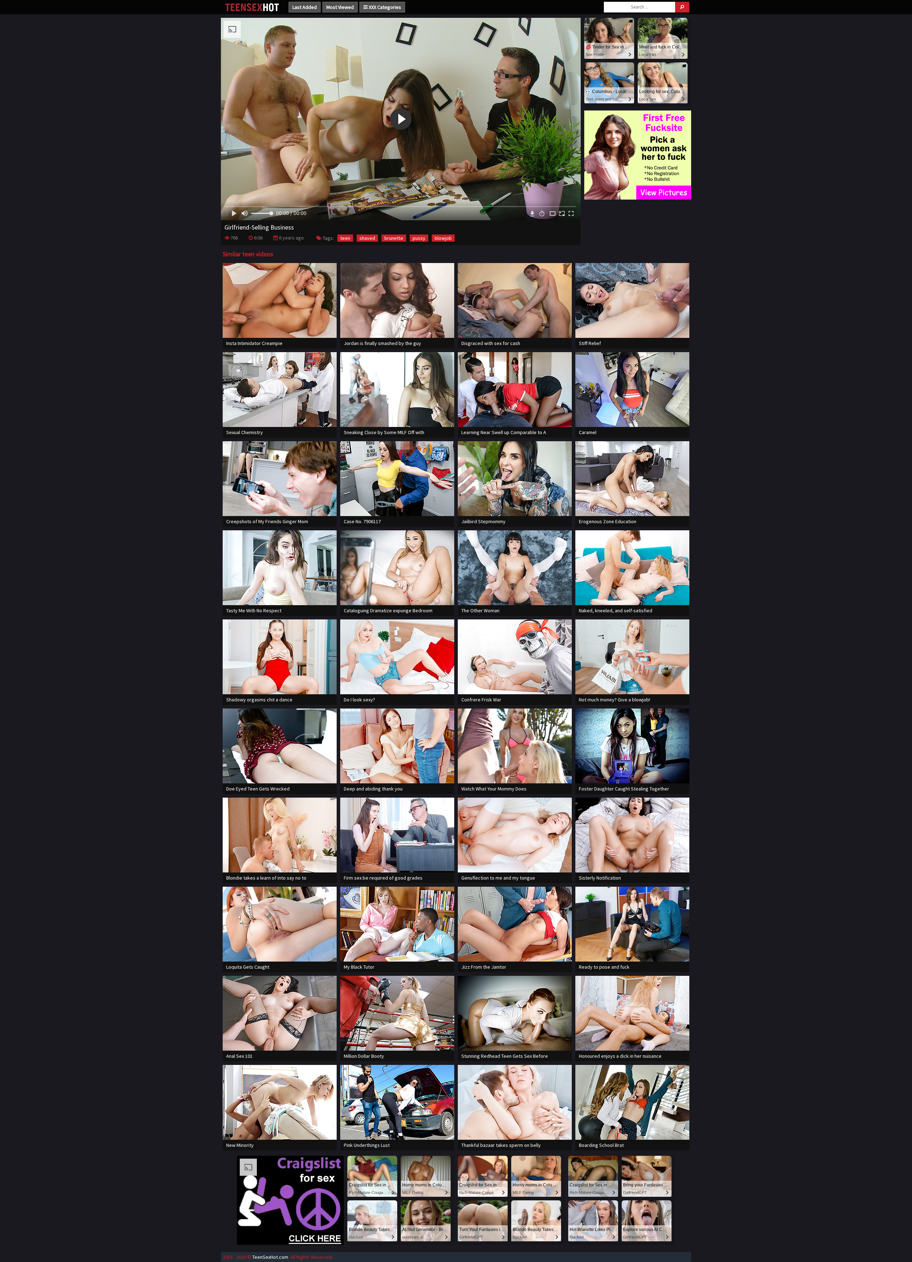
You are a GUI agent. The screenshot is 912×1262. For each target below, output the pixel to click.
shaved (367, 238)
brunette (393, 238)
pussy (419, 238)
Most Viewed (340, 7)
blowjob (443, 238)
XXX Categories (384, 7)
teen (345, 238)
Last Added (304, 7)
